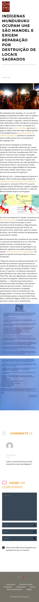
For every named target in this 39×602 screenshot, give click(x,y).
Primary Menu (35, 6)
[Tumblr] (12, 419)
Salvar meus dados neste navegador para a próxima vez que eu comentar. (21, 549)
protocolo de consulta (8, 220)
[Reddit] (18, 419)
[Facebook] (3, 419)
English (29, 589)
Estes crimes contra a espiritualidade (20, 252)
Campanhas (8, 587)
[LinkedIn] (15, 419)
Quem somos (10, 584)
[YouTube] (23, 577)
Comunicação (21, 587)
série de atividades (20, 128)
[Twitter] (6, 419)
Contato (32, 587)
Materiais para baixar (14, 589)
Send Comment (13, 561)
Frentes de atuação (26, 584)
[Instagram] (21, 577)
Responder (25, 450)
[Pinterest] (9, 419)
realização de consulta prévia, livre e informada (18, 181)
